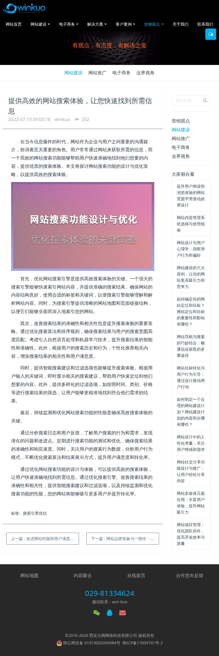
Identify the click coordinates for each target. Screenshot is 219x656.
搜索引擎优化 (35, 513)
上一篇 (45, 538)
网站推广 (97, 73)
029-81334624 (109, 593)
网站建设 (73, 73)
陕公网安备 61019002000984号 (91, 642)
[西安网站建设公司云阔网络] (24, 8)
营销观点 (181, 121)
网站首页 (14, 24)
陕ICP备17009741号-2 (143, 642)
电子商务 (121, 73)
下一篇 (125, 538)
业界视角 (145, 73)
